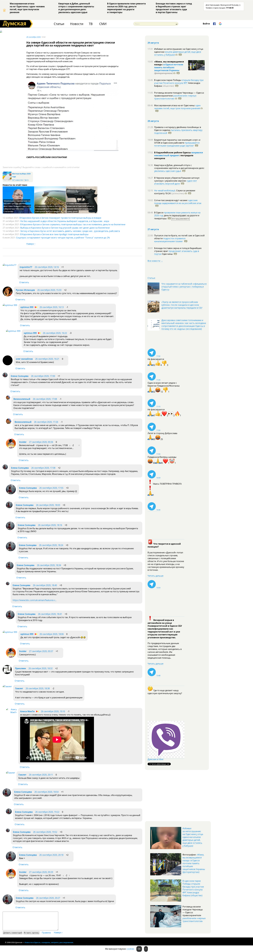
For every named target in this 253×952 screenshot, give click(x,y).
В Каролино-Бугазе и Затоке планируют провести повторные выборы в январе (60, 217)
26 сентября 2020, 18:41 (50, 614)
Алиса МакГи (27, 711)
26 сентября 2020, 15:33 (49, 290)
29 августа (153, 42)
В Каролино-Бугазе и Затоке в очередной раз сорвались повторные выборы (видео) (49, 209)
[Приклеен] (7, 673)
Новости (76, 23)
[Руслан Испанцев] (8, 295)
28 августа (153, 121)
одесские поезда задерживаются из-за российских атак (177, 202)
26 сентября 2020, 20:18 (51, 854)
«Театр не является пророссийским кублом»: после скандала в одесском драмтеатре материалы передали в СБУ (181, 305)
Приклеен (20, 668)
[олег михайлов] (8, 364)
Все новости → (155, 260)
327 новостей (17, 180)
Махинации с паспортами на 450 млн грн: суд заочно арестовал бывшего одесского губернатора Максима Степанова (17, 206)
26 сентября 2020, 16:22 (55, 333)
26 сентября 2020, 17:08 (45, 399)
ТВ (91, 23)
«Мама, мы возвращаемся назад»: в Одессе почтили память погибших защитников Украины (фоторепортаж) (194, 863)
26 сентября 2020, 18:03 (48, 505)
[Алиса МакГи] (11, 712)
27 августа (153, 229)
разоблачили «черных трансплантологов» (175, 97)
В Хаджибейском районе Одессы (172, 152)
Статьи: (151, 278)
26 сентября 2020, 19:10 (53, 711)
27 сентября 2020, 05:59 (41, 872)
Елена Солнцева (19, 376)
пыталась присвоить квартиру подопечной (178, 131)
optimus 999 (26, 307)
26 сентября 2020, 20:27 (48, 897)
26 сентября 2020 (33, 37)
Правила (46, 932)
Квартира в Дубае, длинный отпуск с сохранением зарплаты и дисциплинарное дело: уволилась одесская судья (76, 8)
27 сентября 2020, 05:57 (41, 651)
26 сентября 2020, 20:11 (41, 774)
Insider (22, 442)
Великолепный (21, 399)
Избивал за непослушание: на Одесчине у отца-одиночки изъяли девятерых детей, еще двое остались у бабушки (193, 837)
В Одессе (159, 212)
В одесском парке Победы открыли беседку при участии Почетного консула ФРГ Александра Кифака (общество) (193, 888)
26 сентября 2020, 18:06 (52, 634)
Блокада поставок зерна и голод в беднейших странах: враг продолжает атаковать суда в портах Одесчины (174, 8)
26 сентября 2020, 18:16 (50, 525)
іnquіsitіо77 (26, 267)
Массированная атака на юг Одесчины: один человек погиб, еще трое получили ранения (27, 8)
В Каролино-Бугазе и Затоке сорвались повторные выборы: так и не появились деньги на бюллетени (72, 224)
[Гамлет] (7, 686)
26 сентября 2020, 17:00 (43, 376)
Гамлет (19, 688)
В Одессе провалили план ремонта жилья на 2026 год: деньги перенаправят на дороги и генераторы (126, 8)
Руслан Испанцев (25, 290)
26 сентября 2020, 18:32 (40, 668)
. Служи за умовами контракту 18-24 (174, 192)
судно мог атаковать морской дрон (175, 182)
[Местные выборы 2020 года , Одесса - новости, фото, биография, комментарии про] (7, 180)
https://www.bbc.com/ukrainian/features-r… (35, 600)
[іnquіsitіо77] (9, 265)
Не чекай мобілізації (164, 190)
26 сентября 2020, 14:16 (47, 267)
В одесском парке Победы (168, 80)
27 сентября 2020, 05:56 (41, 442)
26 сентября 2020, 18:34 (49, 565)
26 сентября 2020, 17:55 (51, 487)
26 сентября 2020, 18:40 (45, 585)
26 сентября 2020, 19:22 (47, 811)
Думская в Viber (156, 759)
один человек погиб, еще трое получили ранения (177, 107)
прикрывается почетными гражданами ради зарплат (177, 144)
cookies (130, 948)
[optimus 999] (10, 305)
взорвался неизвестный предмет (178, 154)
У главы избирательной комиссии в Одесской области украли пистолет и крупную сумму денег (80, 207)
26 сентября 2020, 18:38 (38, 688)
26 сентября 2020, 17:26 (46, 421)
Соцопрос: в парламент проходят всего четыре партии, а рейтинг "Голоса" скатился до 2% (63, 237)
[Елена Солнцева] (5, 376)
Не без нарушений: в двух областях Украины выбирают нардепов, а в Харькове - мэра (64, 221)
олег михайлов (24, 358)
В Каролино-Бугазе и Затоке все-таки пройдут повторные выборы (54, 234)
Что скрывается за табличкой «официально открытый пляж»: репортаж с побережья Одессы (184, 286)
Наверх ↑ (30, 243)
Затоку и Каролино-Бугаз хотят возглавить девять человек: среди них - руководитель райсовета (70, 231)
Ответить (24, 282)
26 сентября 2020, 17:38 (43, 467)
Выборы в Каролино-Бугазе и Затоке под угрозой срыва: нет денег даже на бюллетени (65, 227)
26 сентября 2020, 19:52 (45, 831)
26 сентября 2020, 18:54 (46, 791)
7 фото (26, 180)
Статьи (59, 23)
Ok (139, 948)
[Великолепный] (8, 398)
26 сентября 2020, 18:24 (51, 545)
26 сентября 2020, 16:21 (47, 358)
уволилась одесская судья (167, 171)
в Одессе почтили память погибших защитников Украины (168, 67)
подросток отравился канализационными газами (169, 240)
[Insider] (11, 447)
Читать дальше (155, 575)
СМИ (102, 23)
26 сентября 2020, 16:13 (52, 307)
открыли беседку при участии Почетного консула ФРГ (178, 81)
